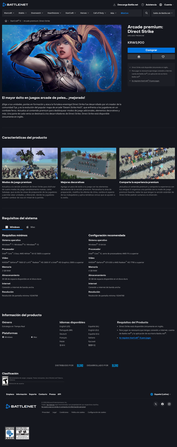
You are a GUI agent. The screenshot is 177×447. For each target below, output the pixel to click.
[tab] (12, 227)
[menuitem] (9, 13)
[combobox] (144, 13)
